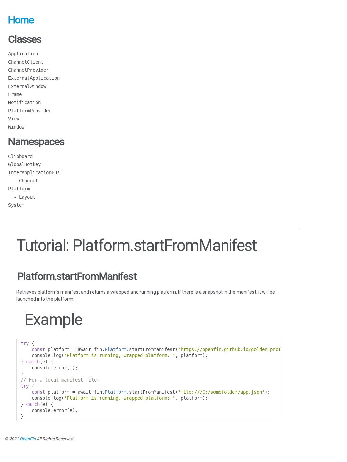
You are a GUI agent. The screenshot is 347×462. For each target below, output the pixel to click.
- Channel (23, 180)
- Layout (21, 197)
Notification (24, 102)
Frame (15, 94)
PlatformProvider (30, 110)
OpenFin (28, 438)
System (16, 205)
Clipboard (20, 156)
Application (23, 53)
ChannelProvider (28, 70)
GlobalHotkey (24, 164)
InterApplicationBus (34, 172)
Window (16, 127)
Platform (19, 188)
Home (21, 20)
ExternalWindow (27, 86)
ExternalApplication (34, 78)
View (13, 118)
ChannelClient (25, 62)
